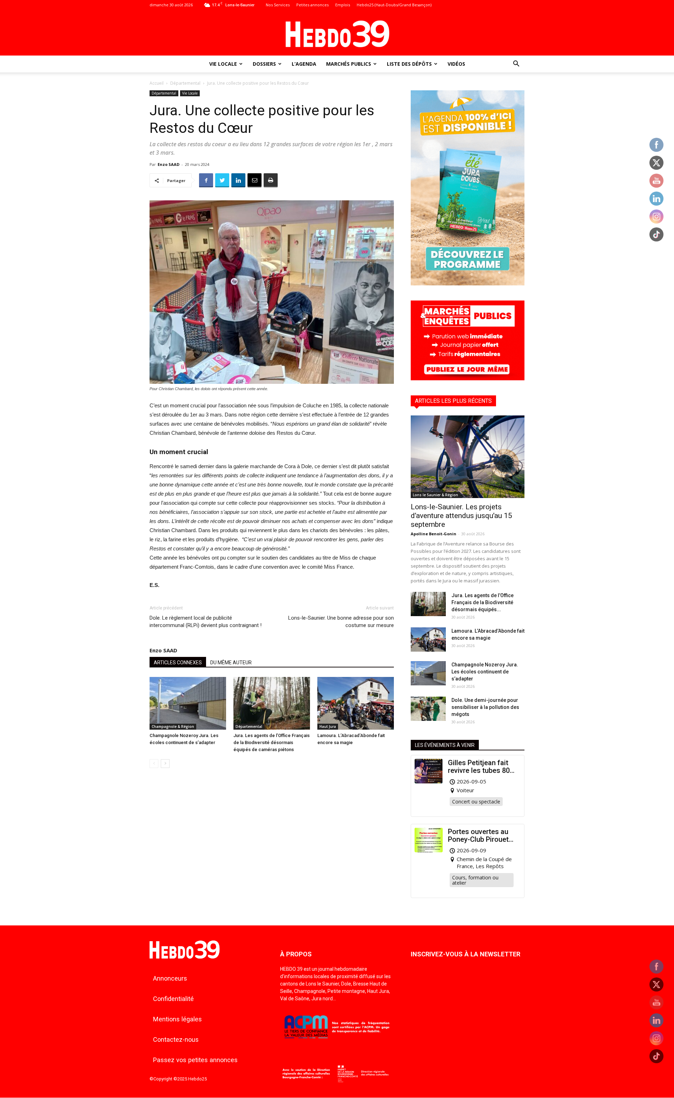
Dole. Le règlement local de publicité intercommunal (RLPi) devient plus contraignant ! (206, 621)
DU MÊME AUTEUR (231, 662)
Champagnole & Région (173, 726)
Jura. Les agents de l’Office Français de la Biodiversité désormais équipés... (482, 602)
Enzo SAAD (168, 164)
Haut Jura (327, 726)
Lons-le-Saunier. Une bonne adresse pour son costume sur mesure (341, 621)
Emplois (342, 4)
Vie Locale (223, 63)
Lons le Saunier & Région (435, 494)
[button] (516, 64)
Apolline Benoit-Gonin (433, 533)
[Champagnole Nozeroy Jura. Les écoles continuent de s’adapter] (188, 703)
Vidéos (456, 63)
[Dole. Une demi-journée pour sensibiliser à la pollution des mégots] (428, 709)
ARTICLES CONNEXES (178, 662)
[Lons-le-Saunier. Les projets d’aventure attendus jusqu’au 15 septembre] (467, 456)
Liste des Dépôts (409, 63)
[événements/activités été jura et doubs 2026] (467, 283)
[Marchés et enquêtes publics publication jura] (467, 378)
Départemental (185, 83)
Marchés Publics (348, 63)
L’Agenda (304, 63)
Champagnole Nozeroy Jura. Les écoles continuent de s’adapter (484, 672)
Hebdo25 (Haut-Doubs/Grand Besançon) (394, 4)
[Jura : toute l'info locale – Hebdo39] (337, 33)
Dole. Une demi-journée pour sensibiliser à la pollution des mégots (485, 707)
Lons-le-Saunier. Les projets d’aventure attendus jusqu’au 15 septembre (461, 516)
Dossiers (264, 63)
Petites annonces (312, 4)
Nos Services (278, 4)
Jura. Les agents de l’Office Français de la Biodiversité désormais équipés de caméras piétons (271, 742)
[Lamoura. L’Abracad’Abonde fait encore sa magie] (355, 703)
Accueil (157, 83)
